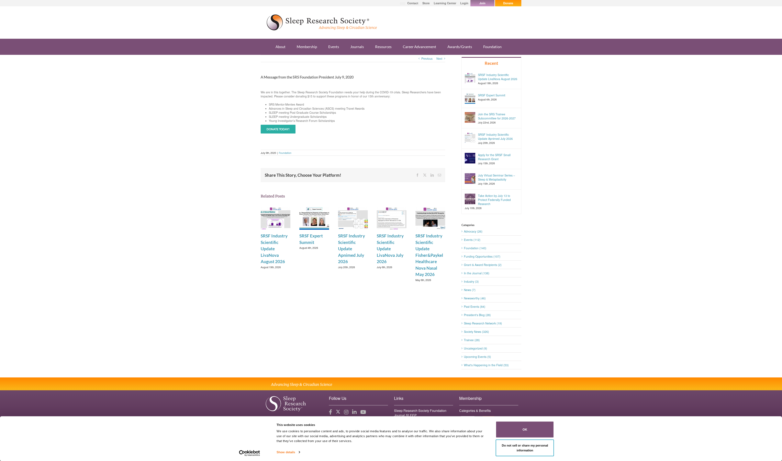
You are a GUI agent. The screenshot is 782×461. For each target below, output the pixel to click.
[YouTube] (363, 412)
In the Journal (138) (476, 273)
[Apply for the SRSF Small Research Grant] (470, 158)
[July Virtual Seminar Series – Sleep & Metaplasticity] (470, 178)
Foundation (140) (475, 248)
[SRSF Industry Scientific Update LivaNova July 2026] (391, 218)
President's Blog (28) (477, 315)
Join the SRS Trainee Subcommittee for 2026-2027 (497, 116)
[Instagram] (346, 412)
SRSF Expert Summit (491, 95)
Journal (405, 415)
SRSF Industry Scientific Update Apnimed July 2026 (351, 248)
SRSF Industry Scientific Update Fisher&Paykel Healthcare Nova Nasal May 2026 (429, 255)
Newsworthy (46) (475, 298)
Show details (286, 452)
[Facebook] (330, 412)
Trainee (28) (472, 340)
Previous (427, 58)
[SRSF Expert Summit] (314, 218)
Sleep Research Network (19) (483, 323)
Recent (491, 63)
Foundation (285, 152)
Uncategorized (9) (475, 348)
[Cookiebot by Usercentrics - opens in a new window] (249, 453)
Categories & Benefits (475, 410)
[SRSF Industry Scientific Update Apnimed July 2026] (353, 218)
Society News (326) (476, 332)
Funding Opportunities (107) (482, 256)
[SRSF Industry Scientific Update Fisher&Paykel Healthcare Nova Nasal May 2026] (430, 218)
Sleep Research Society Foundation (420, 410)
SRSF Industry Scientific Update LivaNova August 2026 (274, 248)
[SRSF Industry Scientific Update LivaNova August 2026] (275, 218)
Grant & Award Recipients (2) (483, 265)
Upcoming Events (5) (477, 357)
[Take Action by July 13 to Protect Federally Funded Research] (470, 198)
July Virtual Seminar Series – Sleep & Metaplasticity (496, 177)
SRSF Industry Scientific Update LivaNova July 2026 (390, 248)
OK (525, 429)
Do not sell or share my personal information (525, 447)
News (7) (470, 290)
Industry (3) (471, 281)
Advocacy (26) (473, 231)
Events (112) (472, 240)
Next (439, 58)
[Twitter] (338, 412)
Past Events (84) (474, 306)
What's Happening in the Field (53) (486, 365)
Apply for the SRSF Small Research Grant (494, 157)
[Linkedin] (354, 412)
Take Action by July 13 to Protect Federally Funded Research (494, 200)
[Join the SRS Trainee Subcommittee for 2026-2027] (470, 117)
